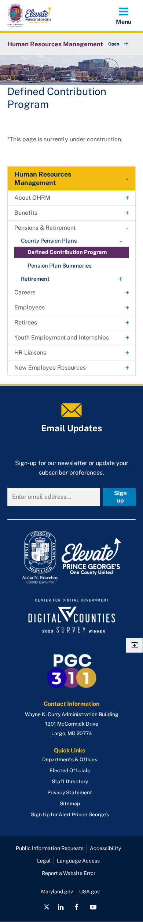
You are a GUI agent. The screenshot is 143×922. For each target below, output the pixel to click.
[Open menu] (123, 15)
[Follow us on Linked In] (60, 907)
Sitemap (70, 803)
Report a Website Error (68, 873)
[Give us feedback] (134, 645)
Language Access (78, 861)
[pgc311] (71, 557)
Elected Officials (70, 770)
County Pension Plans (49, 240)
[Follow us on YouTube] (93, 907)
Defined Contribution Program (67, 252)
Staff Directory (70, 781)
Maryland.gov (57, 891)
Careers (25, 292)
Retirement (35, 279)
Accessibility (105, 848)
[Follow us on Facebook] (76, 907)
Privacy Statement (69, 792)
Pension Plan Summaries (59, 265)
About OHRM (32, 197)
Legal (44, 861)
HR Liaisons (30, 352)
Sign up (120, 497)
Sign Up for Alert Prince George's (70, 814)
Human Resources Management (55, 44)
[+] (111, 44)
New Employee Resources (50, 367)
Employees (29, 307)
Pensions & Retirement (45, 227)
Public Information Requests (50, 848)
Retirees (25, 322)
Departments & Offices (69, 759)
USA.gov (89, 891)
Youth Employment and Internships (61, 337)
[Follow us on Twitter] (46, 907)
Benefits (25, 212)
